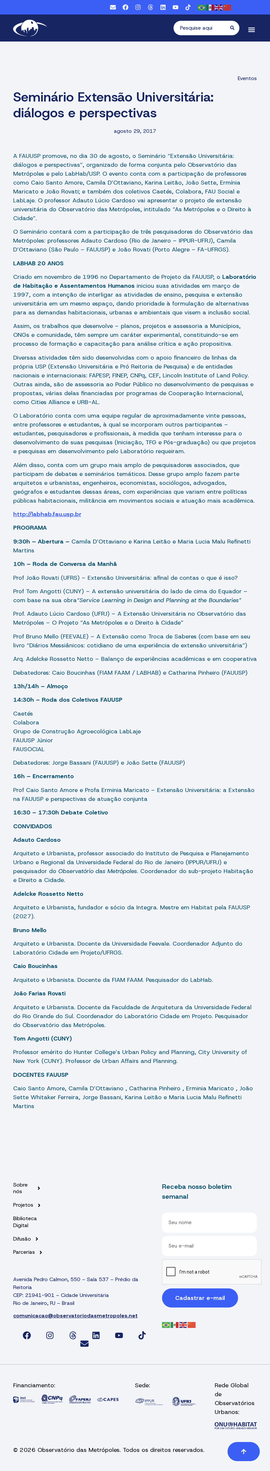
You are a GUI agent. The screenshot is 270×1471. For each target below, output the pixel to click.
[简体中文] (227, 7)
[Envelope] (113, 7)
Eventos (247, 78)
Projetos (23, 1205)
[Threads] (150, 7)
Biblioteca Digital (25, 1222)
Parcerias (24, 1252)
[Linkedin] (163, 7)
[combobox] (202, 28)
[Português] (202, 7)
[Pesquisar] (234, 28)
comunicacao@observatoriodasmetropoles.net (75, 1315)
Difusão (22, 1239)
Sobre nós (20, 1188)
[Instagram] (138, 7)
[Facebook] (125, 7)
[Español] (210, 7)
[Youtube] (175, 7)
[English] (219, 7)
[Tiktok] (188, 7)
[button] (251, 29)
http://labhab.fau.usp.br (47, 514)
